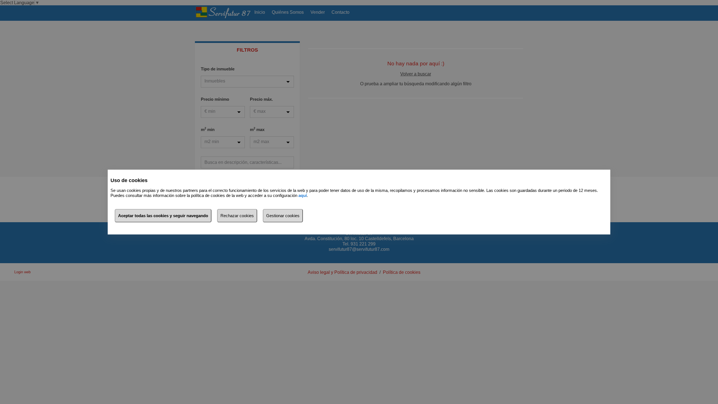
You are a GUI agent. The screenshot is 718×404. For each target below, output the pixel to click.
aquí (302, 195)
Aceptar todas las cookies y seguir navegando (163, 215)
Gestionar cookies (283, 215)
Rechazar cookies (237, 215)
